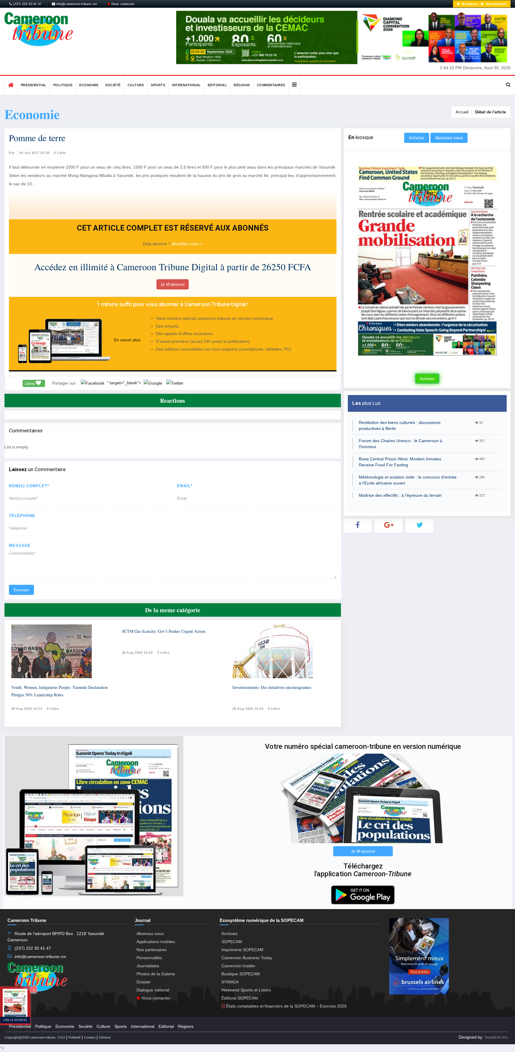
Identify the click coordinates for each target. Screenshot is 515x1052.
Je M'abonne (172, 284)
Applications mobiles (155, 941)
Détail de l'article (490, 112)
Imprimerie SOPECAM (242, 949)
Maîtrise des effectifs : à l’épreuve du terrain (400, 495)
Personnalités (149, 957)
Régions (242, 85)
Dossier (143, 981)
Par (12, 153)
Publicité (74, 1037)
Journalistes (147, 965)
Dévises (105, 1037)
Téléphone (22, 515)
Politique (63, 85)
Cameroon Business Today (246, 957)
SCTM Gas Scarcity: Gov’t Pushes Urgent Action (163, 631)
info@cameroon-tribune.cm (76, 4)
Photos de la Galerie (155, 973)
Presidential (33, 85)
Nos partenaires (151, 949)
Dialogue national (152, 990)
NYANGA (229, 981)
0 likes (53, 708)
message (20, 545)
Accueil (462, 112)
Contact (89, 1037)
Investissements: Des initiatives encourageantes (271, 687)
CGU (61, 1037)
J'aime (30, 384)
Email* (185, 486)
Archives (229, 933)
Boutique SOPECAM (240, 973)
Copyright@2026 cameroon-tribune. (30, 1037)
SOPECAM (231, 941)
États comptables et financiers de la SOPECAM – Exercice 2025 (286, 1006)
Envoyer (21, 589)
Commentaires (271, 85)
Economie (88, 85)
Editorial (217, 85)
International (186, 85)
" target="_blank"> (124, 382)
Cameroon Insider (238, 965)
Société (113, 85)
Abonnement (496, 4)
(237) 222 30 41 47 (26, 4)
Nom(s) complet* (29, 486)
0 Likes (60, 153)
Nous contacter (122, 4)
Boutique (469, 4)
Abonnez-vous (449, 137)
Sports (158, 85)
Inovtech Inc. (497, 1037)
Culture (136, 85)
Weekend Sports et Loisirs (246, 990)
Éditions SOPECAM (239, 998)
